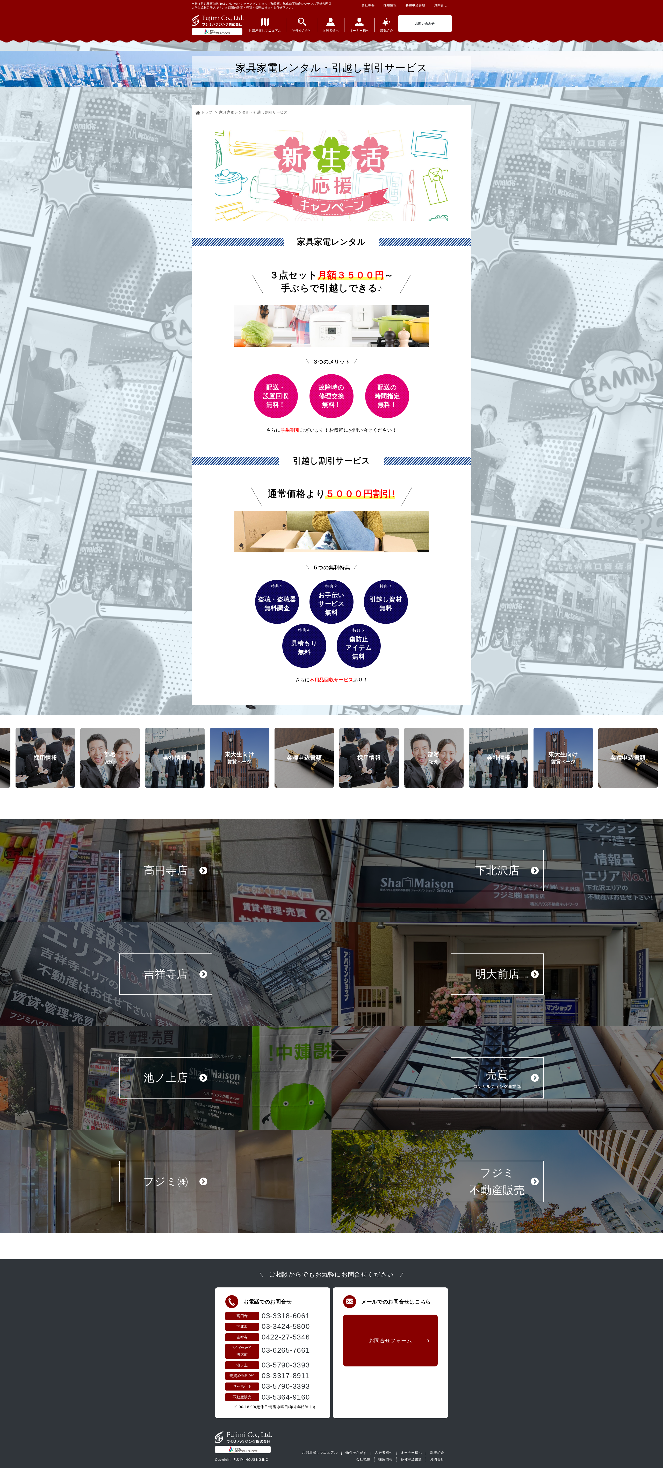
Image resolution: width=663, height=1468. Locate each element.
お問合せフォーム (390, 1340)
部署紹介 (437, 1453)
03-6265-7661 (286, 1350)
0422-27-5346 (286, 1337)
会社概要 (368, 5)
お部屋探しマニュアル (319, 1453)
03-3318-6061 (286, 1316)
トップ (207, 112)
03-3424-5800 (286, 1326)
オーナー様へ (411, 1453)
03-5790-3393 (286, 1365)
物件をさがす (356, 1453)
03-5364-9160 (286, 1397)
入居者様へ (384, 1453)
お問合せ (440, 5)
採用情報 (390, 5)
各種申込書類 (415, 5)
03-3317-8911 (285, 1376)
